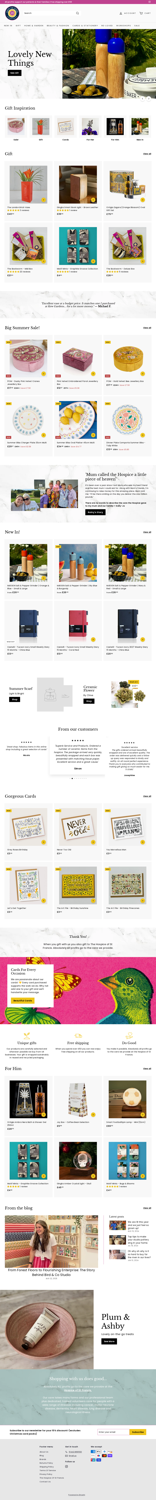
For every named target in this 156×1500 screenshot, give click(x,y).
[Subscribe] (118, 772)
